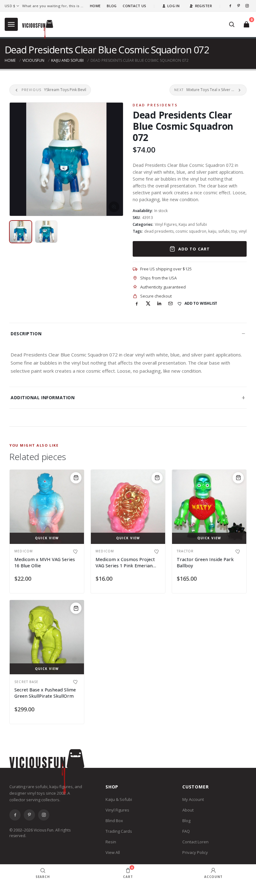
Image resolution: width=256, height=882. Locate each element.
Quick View (47, 538)
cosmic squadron (190, 231)
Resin (111, 842)
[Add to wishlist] (75, 551)
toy (234, 231)
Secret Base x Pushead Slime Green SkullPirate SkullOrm (45, 693)
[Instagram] (247, 6)
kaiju (212, 231)
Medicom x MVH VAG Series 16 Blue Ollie (44, 562)
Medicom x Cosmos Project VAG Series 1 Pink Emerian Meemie (125, 565)
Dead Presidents (155, 105)
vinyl (243, 231)
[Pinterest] (238, 6)
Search (43, 877)
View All (113, 852)
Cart (128, 872)
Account (213, 877)
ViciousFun (33, 60)
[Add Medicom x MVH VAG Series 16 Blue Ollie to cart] (75, 477)
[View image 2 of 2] (46, 231)
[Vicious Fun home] (37, 29)
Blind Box (114, 820)
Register (203, 5)
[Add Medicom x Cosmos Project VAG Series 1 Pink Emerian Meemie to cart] (157, 477)
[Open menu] (11, 24)
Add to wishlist (201, 303)
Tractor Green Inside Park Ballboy (205, 562)
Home (95, 5)
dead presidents (159, 231)
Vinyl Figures (166, 224)
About (188, 810)
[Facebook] (230, 6)
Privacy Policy (195, 852)
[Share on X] (148, 303)
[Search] (231, 24)
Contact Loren (195, 842)
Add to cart (193, 249)
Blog (111, 5)
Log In (173, 5)
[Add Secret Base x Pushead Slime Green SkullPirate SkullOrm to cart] (75, 608)
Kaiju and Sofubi (67, 60)
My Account (193, 799)
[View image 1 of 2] (20, 231)
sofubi (223, 231)
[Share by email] (170, 303)
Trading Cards (119, 831)
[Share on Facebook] (137, 303)
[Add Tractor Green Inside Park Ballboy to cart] (238, 477)
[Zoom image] (66, 159)
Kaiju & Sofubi (119, 799)
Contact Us (134, 5)
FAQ (186, 831)
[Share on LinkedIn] (159, 303)
